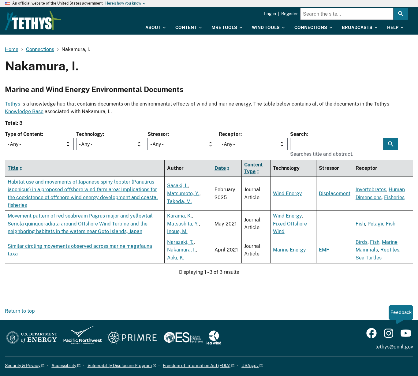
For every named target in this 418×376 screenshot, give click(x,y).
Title (13, 168)
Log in (270, 14)
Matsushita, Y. (183, 224)
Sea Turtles (369, 258)
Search (298, 134)
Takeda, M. (179, 201)
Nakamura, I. (181, 250)
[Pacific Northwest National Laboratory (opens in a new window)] (80, 338)
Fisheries (394, 197)
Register (289, 14)
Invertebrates (371, 189)
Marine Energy (289, 250)
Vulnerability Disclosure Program (120, 365)
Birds (362, 242)
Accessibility (63, 365)
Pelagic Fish (381, 224)
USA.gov (250, 365)
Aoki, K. (175, 258)
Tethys (12, 104)
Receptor (230, 134)
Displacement (334, 193)
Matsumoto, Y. (183, 193)
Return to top (20, 311)
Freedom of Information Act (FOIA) (196, 365)
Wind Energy (287, 193)
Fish (360, 224)
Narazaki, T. (180, 242)
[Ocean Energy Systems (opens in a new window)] (184, 338)
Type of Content (23, 134)
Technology (89, 134)
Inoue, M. (177, 231)
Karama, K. (179, 216)
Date (220, 168)
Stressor (157, 134)
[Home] (33, 20)
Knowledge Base (24, 111)
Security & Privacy (22, 365)
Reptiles (389, 250)
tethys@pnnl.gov (394, 347)
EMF (324, 250)
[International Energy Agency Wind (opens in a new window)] (214, 338)
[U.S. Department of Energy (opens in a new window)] (31, 338)
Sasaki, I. (177, 185)
